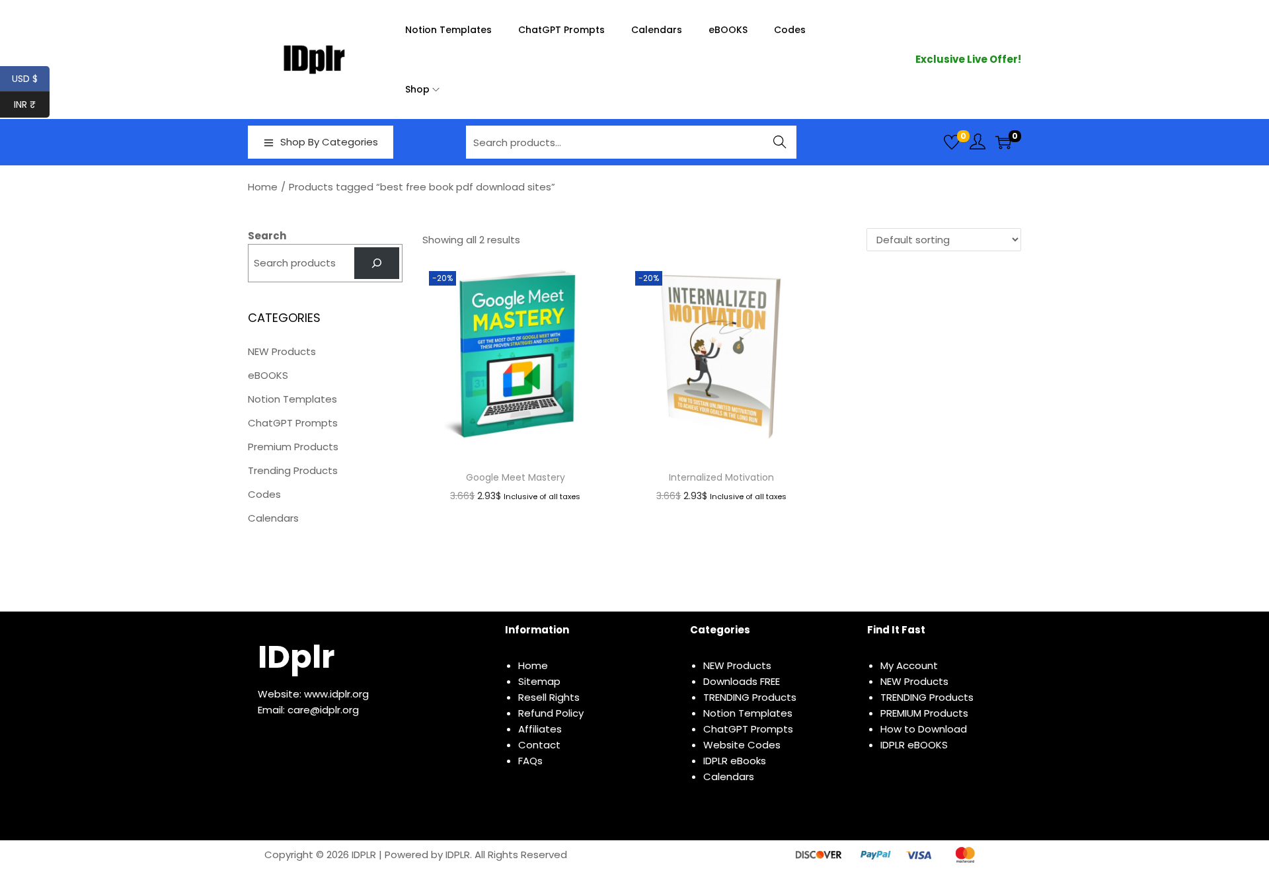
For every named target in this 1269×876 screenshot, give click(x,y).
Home (263, 187)
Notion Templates (292, 399)
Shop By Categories (329, 142)
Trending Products (293, 470)
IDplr (296, 657)
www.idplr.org (336, 694)
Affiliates (540, 729)
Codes (264, 494)
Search (780, 142)
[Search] (376, 263)
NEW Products (282, 351)
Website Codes (742, 745)
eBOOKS (268, 375)
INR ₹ (32, 104)
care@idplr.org (323, 710)
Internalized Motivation (721, 477)
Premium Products (293, 447)
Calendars (273, 518)
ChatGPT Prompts (293, 423)
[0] (952, 142)
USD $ (31, 78)
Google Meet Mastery (515, 477)
